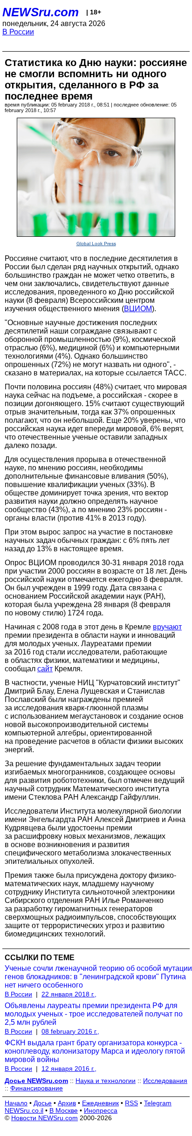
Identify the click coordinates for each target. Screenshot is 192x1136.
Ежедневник (100, 1103)
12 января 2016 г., (68, 1068)
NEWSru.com (40, 12)
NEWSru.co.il (24, 1110)
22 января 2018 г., (68, 994)
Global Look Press (96, 243)
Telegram (157, 1103)
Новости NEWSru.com (44, 1118)
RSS (131, 1103)
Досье (43, 1103)
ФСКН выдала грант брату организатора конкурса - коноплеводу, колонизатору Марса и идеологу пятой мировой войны (95, 1051)
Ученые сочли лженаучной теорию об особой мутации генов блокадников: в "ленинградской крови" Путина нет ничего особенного (98, 976)
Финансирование (36, 1088)
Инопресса (100, 1110)
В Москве (63, 1110)
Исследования (165, 1080)
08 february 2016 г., (70, 1031)
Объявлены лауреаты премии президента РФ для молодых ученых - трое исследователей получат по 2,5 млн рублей (94, 1014)
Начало (16, 1103)
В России (18, 32)
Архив (67, 1103)
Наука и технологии (105, 1080)
